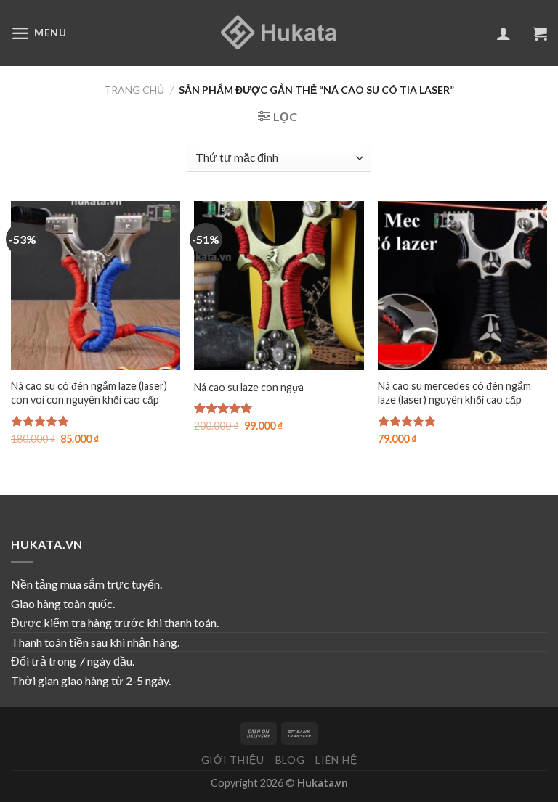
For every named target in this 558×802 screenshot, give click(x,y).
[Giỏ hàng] (540, 33)
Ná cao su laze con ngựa (249, 387)
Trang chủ (134, 89)
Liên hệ (336, 759)
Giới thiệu (232, 759)
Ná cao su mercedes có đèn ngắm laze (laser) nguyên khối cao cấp (454, 393)
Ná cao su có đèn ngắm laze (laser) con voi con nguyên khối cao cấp (89, 393)
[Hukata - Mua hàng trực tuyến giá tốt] (279, 33)
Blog (290, 759)
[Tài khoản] (503, 33)
